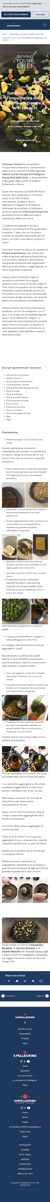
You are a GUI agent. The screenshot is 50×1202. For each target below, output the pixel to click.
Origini (25, 1122)
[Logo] (25, 1015)
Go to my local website (16, 14)
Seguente (40, 996)
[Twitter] (17, 981)
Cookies (25, 1149)
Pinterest (25, 1023)
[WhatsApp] (25, 981)
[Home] (13, 24)
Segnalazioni (25, 1168)
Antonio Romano (25, 948)
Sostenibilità (25, 1033)
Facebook (28, 954)
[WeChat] (33, 981)
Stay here (40, 14)
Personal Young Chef (36, 951)
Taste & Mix (25, 1131)
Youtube (28, 1061)
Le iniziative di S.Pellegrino (25, 1080)
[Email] (41, 981)
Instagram (41, 954)
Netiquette (25, 1145)
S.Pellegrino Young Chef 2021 (25, 126)
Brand (25, 1117)
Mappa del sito (25, 1173)
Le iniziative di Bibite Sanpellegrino (25, 1126)
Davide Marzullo (11, 951)
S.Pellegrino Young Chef (25, 121)
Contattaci (25, 1164)
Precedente (10, 996)
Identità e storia (25, 1029)
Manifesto (25, 1070)
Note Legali (25, 1154)
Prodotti (25, 1038)
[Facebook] (9, 981)
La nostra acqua (25, 1075)
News (25, 1043)
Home (25, 1066)
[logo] (25, 1053)
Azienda (25, 1159)
